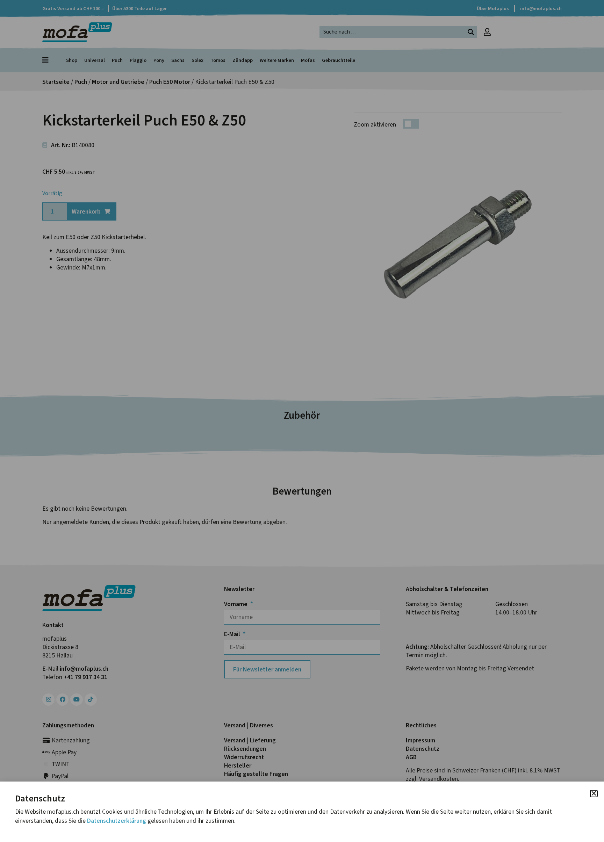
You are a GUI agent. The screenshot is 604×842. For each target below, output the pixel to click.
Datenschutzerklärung (116, 820)
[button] (594, 794)
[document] (302, 421)
